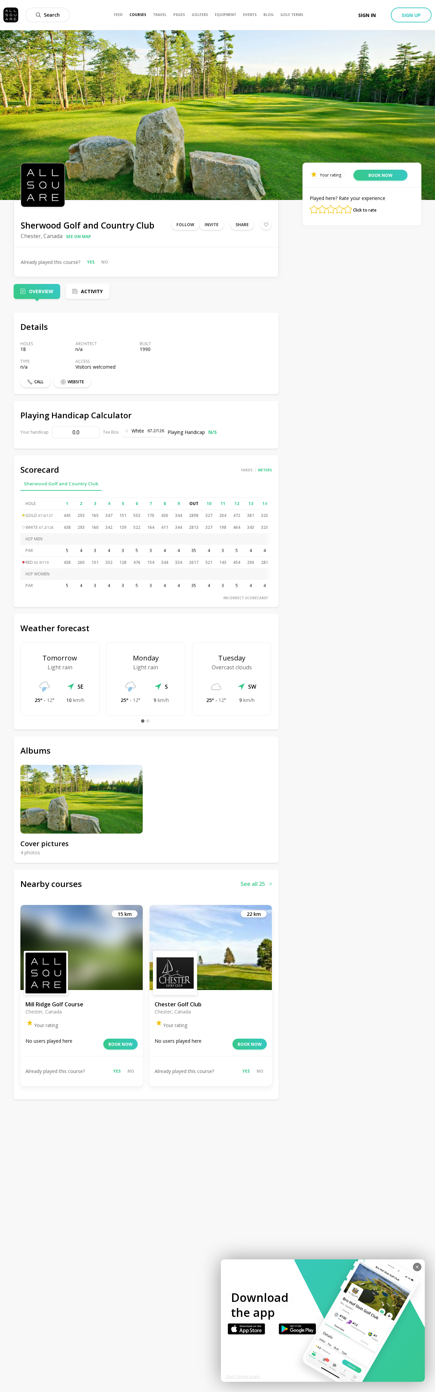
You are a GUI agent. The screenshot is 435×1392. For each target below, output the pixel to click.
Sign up (411, 15)
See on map (78, 236)
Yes (90, 262)
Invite (212, 225)
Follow (185, 225)
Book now (120, 1044)
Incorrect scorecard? (245, 598)
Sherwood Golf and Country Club (61, 484)
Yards (247, 470)
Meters (265, 470)
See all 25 (253, 884)
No (104, 262)
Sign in (367, 15)
